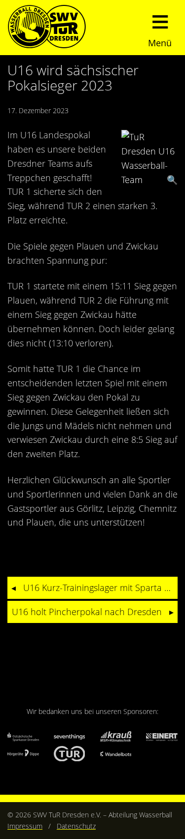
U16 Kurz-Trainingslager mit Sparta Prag (100, 587)
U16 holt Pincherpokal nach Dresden (87, 612)
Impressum (24, 826)
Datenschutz (76, 826)
